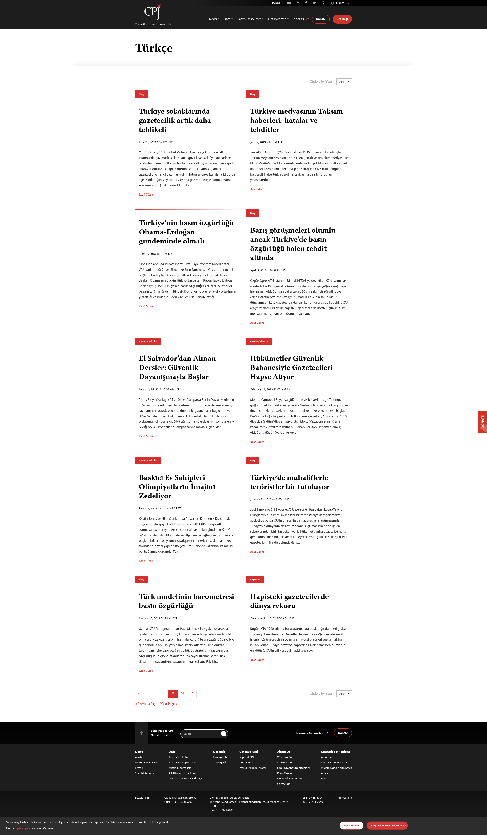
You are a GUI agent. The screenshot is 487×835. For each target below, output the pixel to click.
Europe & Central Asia (334, 762)
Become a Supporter (309, 733)
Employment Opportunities (293, 768)
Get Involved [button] (277, 19)
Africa (324, 773)
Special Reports (144, 773)
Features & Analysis (146, 762)
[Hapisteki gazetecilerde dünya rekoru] (299, 626)
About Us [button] (300, 19)
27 (191, 693)
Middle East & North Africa (336, 768)
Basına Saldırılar (148, 341)
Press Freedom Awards (252, 768)
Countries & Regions (335, 752)
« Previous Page (146, 704)
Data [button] (227, 19)
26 (182, 693)
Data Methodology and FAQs (185, 778)
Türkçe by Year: (321, 82)
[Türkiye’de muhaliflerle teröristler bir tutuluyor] (299, 512)
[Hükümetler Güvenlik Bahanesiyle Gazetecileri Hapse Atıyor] (299, 398)
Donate (321, 19)
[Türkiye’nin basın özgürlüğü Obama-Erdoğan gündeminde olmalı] (188, 262)
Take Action (246, 762)
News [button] (213, 19)
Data (172, 752)
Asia (323, 778)
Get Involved (248, 752)
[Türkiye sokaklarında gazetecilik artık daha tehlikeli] (188, 151)
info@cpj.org (344, 797)
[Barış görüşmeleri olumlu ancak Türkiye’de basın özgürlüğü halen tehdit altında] (299, 274)
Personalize (351, 825)
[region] (243, 826)
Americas (326, 757)
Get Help (342, 19)
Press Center (284, 773)
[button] (348, 3)
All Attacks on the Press (182, 773)
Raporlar (255, 579)
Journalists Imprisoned (182, 762)
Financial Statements (289, 778)
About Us (283, 752)
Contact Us (283, 784)
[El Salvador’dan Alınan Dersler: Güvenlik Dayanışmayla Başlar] (188, 395)
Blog (141, 94)
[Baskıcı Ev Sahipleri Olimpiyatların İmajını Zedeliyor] (188, 517)
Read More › (146, 194)
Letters (139, 768)
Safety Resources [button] (249, 19)
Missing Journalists (180, 768)
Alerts (138, 757)
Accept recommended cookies (387, 825)
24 (163, 693)
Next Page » (168, 704)
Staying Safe (220, 762)
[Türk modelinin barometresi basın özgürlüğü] (188, 631)
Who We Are (284, 762)
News (139, 752)
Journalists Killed (179, 757)
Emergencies (221, 757)
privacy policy (24, 829)
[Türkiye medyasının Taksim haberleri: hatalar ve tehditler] (299, 148)
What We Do (284, 757)
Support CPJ (246, 757)
